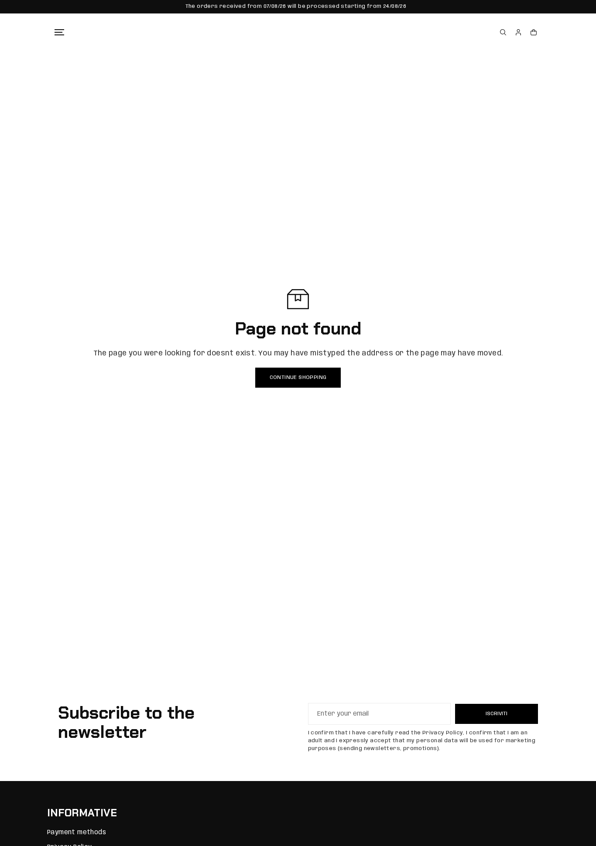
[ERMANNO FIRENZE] (291, 32)
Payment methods (76, 832)
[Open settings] (503, 32)
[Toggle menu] (59, 32)
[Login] (518, 32)
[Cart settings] (533, 32)
